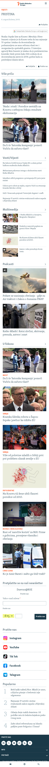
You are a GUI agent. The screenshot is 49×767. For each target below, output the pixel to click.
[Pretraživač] (38, 764)
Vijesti (4, 10)
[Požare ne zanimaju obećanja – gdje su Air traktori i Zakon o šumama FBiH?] (24, 280)
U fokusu (8, 344)
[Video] (10, 764)
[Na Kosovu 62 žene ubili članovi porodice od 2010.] (10, 241)
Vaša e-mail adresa (11, 599)
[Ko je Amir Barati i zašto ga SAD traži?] (24, 556)
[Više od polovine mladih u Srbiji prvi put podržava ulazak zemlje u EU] (24, 437)
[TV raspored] (30, 743)
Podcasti (8, 264)
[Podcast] (24, 764)
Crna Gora (8, 571)
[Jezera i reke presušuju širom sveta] (10, 252)
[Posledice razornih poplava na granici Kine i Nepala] (10, 229)
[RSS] (24, 743)
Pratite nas (40, 617)
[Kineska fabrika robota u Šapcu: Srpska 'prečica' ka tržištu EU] (24, 399)
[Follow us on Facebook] (3, 743)
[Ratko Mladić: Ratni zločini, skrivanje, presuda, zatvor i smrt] (24, 316)
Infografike (8, 491)
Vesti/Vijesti (10, 158)
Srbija (5, 414)
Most (5, 375)
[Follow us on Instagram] (19, 743)
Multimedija (10, 209)
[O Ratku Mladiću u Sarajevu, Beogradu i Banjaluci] (10, 218)
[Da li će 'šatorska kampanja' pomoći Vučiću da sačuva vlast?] (24, 130)
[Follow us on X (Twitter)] (9, 743)
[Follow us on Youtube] (14, 743)
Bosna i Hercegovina (13, 529)
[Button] (43, 24)
